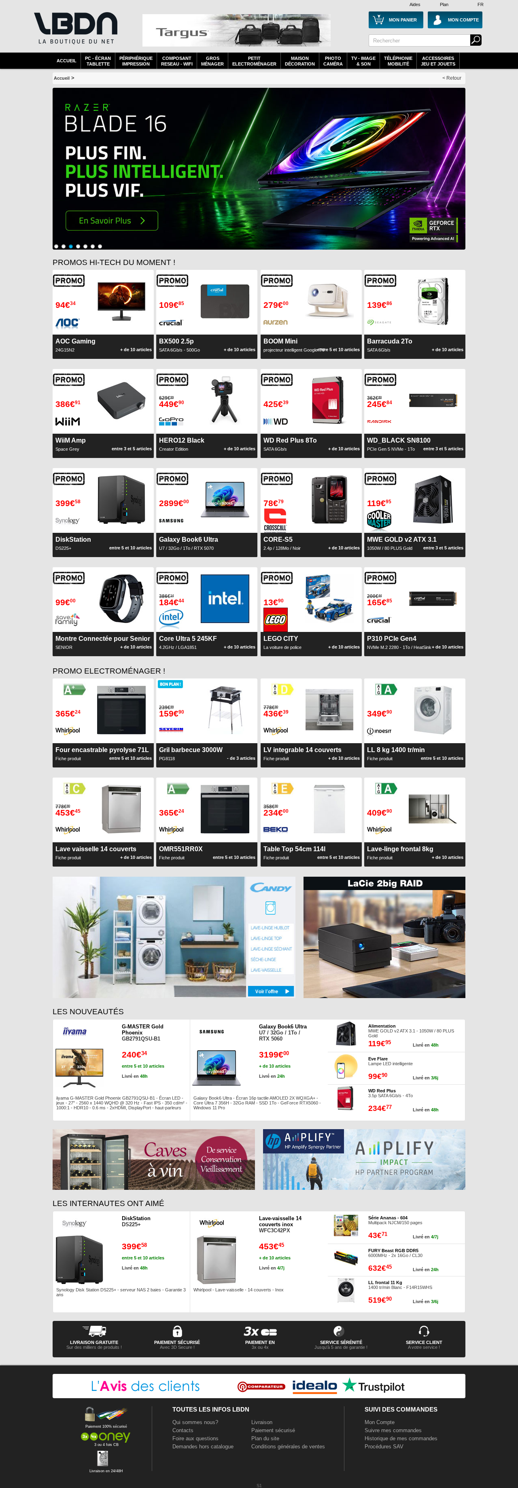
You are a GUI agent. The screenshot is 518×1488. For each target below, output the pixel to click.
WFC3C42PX (280, 1224)
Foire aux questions (195, 1438)
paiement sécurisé (177, 1342)
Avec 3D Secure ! (177, 1347)
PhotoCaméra (333, 61)
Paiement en (260, 1342)
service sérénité (341, 1342)
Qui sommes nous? (195, 1422)
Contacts (182, 1430)
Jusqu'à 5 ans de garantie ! (340, 1347)
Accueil (66, 60)
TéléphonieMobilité (398, 61)
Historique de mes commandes (401, 1438)
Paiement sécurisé (273, 1430)
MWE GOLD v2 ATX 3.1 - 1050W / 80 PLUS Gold (411, 1031)
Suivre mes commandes (393, 1430)
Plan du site (265, 1438)
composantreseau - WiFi (177, 61)
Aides (415, 4)
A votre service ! (424, 1347)
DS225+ (136, 1221)
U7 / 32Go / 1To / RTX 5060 (283, 1033)
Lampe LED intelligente (390, 1061)
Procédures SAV (384, 1446)
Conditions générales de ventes (288, 1446)
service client (424, 1342)
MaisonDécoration (300, 61)
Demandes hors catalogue (203, 1446)
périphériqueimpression (136, 61)
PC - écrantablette (98, 61)
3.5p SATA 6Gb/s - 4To (390, 1093)
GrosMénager (212, 61)
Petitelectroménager (254, 61)
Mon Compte (380, 1422)
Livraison (261, 1422)
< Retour (451, 78)
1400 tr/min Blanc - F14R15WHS (400, 1285)
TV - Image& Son (363, 61)
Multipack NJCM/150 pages (395, 1220)
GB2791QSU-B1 (142, 1033)
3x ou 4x (260, 1347)
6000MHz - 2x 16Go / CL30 (395, 1253)
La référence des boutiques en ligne (74, 33)
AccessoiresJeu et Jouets (438, 61)
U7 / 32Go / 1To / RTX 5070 (188, 543)
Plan (444, 4)
